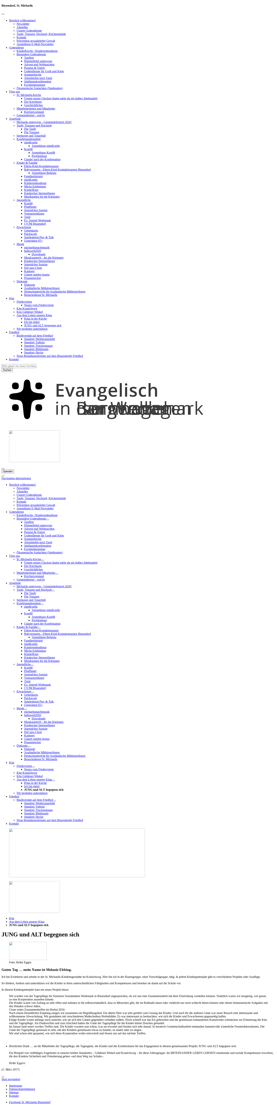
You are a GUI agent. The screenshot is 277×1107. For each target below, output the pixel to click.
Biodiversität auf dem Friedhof (35, 335)
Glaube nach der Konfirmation (42, 159)
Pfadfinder (30, 206)
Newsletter (23, 23)
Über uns (14, 91)
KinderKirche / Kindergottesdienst (37, 51)
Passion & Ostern (34, 67)
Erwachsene (24, 227)
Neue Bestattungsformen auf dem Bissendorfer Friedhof (50, 356)
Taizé (27, 217)
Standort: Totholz (34, 342)
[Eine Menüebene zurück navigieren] (3, 14)
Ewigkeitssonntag (34, 84)
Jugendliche (24, 200)
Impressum (15, 1085)
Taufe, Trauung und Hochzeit (34, 125)
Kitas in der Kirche (35, 318)
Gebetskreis (31, 230)
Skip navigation (11, 1079)
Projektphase (39, 156)
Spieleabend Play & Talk (39, 237)
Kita (11, 298)
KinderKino (31, 189)
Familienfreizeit (33, 176)
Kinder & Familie (27, 162)
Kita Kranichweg (27, 308)
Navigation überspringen (16, 478)
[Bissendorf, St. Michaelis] (138, 425)
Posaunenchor (32, 278)
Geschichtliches (33, 105)
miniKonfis (30, 142)
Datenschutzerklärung (22, 1089)
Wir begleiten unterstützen (32, 328)
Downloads (38, 254)
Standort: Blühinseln (36, 349)
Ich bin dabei (32, 322)
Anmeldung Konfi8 (43, 152)
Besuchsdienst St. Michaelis (40, 295)
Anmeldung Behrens (44, 173)
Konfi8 (28, 149)
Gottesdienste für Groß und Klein (44, 71)
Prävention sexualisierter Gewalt (36, 40)
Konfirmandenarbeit (29, 139)
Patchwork (30, 234)
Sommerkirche (32, 74)
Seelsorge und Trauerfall (31, 135)
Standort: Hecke (33, 352)
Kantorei (29, 271)
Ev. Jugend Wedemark (37, 220)
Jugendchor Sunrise (35, 210)
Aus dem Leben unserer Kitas (34, 315)
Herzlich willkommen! (22, 20)
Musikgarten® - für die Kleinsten (44, 257)
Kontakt (21, 37)
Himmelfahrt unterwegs (38, 61)
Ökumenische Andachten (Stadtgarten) (40, 88)
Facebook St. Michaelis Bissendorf (30, 1102)
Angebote (15, 118)
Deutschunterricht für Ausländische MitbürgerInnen (54, 291)
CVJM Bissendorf (35, 223)
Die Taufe (30, 128)
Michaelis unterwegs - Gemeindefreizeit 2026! (44, 122)
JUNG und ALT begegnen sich (42, 325)
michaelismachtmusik (37, 247)
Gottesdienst (16, 47)
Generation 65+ (33, 240)
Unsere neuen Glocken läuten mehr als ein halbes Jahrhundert (60, 98)
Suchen (7, 370)
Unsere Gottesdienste (29, 30)
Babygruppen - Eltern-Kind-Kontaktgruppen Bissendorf (57, 169)
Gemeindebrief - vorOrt (31, 115)
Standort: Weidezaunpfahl (39, 339)
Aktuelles (22, 27)
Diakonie (22, 281)
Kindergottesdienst (35, 183)
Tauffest (29, 57)
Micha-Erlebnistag (35, 186)
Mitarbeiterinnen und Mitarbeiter (36, 108)
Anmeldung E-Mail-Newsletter (35, 44)
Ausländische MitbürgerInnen (42, 288)
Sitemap (14, 1092)
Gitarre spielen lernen (37, 274)
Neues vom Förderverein (39, 305)
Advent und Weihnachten (39, 64)
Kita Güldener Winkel (30, 311)
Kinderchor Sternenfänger (39, 193)
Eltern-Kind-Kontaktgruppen (41, 166)
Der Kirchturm (33, 101)
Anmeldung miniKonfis (46, 145)
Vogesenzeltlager (34, 213)
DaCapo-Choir (33, 267)
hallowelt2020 (32, 250)
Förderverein (24, 301)
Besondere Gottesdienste (31, 54)
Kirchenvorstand (34, 112)
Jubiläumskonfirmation (37, 81)
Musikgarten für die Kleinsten (42, 196)
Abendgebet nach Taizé (38, 78)
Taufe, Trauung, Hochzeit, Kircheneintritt (41, 34)
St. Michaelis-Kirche (29, 95)
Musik (20, 244)
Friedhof (14, 332)
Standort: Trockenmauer (38, 345)
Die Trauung (31, 132)
